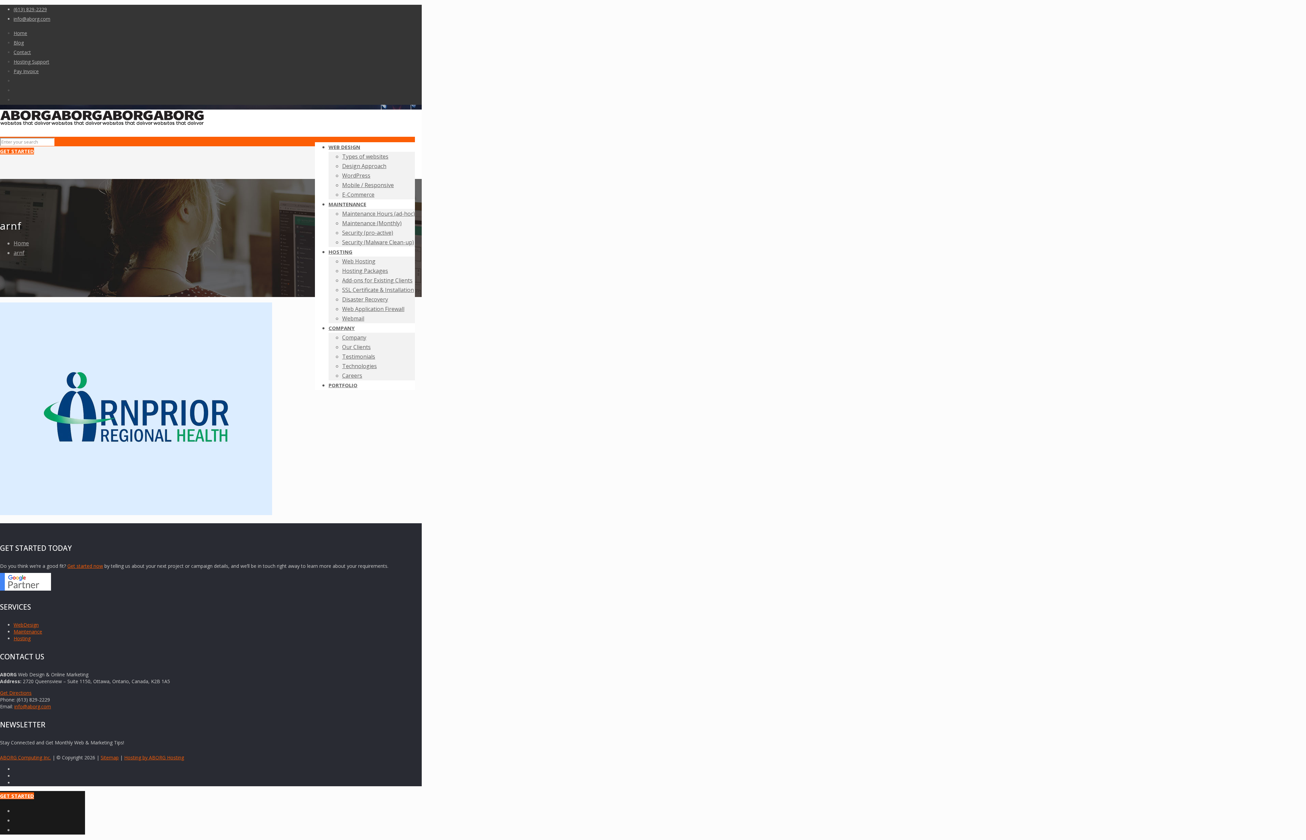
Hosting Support (31, 62)
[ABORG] (102, 123)
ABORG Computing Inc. (25, 757)
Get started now (85, 566)
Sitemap (110, 757)
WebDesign (26, 625)
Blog (19, 42)
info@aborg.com (32, 19)
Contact (22, 52)
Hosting (22, 638)
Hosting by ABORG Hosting (154, 757)
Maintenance (28, 631)
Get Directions (16, 693)
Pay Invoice (26, 71)
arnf (19, 253)
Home (20, 33)
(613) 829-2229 (30, 9)
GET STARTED (17, 151)
